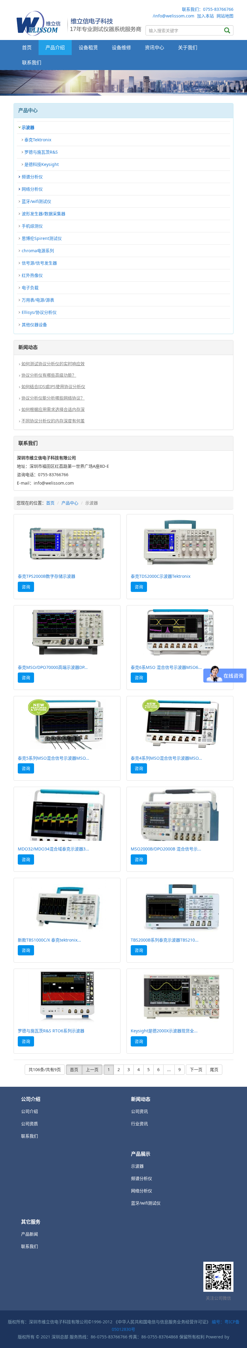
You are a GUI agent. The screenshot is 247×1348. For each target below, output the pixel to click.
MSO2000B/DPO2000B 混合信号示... (166, 849)
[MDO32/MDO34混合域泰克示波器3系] (67, 814)
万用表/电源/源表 (38, 300)
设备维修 (121, 47)
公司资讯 (139, 1111)
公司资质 (29, 1123)
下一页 (196, 1069)
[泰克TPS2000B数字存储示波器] (67, 542)
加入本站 (205, 16)
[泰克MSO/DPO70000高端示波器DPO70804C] (67, 633)
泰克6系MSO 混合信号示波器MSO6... (166, 667)
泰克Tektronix (37, 139)
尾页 (214, 1069)
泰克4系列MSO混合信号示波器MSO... (166, 758)
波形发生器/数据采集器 (43, 213)
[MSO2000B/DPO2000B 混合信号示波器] (180, 814)
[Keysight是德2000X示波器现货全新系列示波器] (180, 996)
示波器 (28, 127)
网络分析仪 (32, 189)
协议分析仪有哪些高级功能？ (48, 375)
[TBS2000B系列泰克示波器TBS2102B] (180, 905)
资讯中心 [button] (154, 47)
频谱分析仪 (32, 176)
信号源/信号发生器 (39, 263)
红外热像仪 (32, 275)
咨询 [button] (26, 587)
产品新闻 (29, 1234)
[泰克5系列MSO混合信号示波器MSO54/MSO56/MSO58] (67, 723)
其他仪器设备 (34, 324)
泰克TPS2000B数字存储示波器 (46, 576)
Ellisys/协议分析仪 (39, 312)
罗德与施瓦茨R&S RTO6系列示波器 (51, 1031)
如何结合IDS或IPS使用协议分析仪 (53, 386)
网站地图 (225, 16)
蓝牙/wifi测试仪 (36, 201)
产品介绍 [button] (55, 47)
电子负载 (30, 287)
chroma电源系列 (38, 250)
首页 (27, 47)
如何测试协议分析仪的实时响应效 (53, 363)
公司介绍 (29, 1111)
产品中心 (69, 503)
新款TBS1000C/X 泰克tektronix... (49, 940)
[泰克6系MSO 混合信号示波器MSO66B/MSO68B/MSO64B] (180, 633)
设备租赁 (88, 47)
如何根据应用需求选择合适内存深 (53, 409)
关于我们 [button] (187, 47)
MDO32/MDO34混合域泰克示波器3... (53, 849)
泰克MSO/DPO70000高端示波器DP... (53, 667)
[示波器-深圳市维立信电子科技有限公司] (78, 22)
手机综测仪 (32, 226)
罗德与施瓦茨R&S (41, 152)
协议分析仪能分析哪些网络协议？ (53, 398)
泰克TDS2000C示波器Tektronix (160, 576)
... (169, 1069)
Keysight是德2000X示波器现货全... (164, 1031)
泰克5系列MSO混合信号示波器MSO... (53, 758)
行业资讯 (139, 1123)
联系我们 (31, 62)
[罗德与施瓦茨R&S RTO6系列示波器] (67, 996)
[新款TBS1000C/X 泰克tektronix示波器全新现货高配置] (67, 905)
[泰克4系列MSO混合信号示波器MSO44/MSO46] (180, 723)
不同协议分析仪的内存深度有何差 (53, 421)
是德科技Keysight (41, 164)
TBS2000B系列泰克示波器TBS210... (165, 940)
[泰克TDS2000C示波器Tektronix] (180, 542)
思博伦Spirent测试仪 (42, 238)
